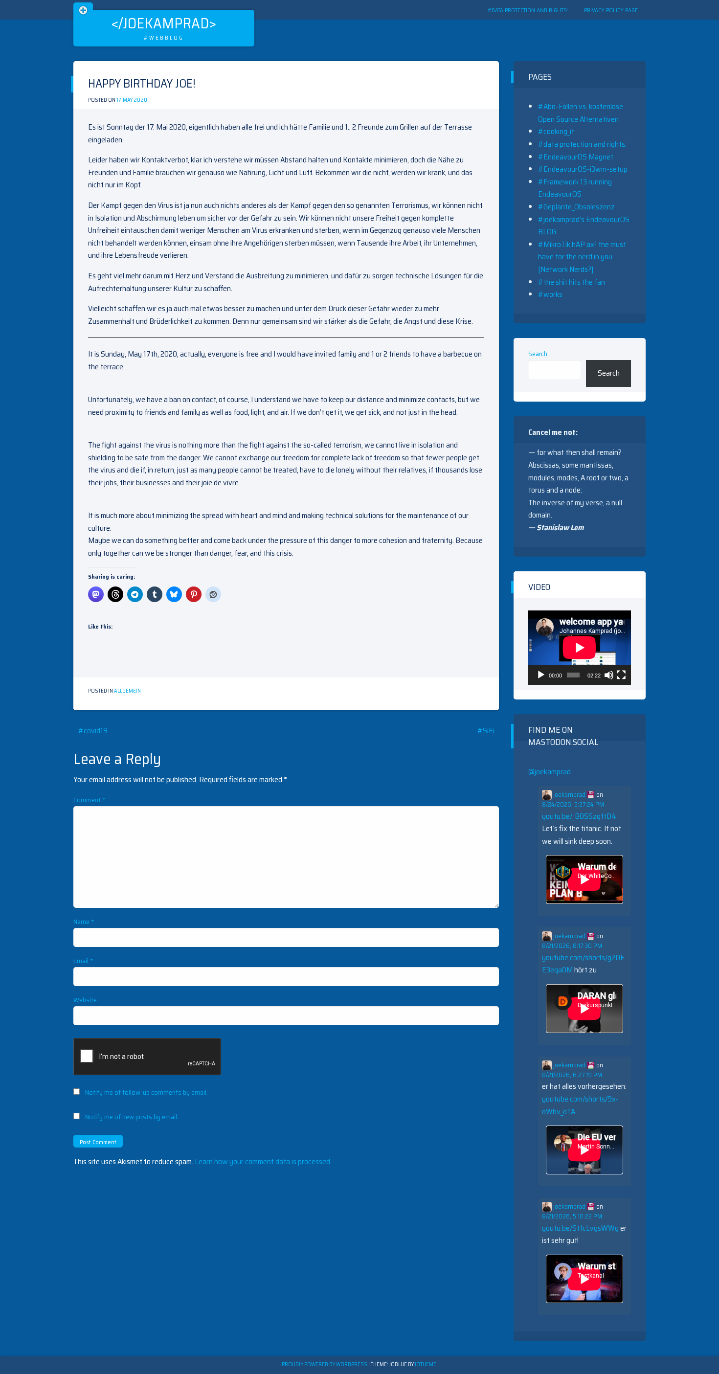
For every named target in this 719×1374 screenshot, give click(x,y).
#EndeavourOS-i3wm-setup (583, 169)
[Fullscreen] (621, 675)
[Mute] (609, 675)
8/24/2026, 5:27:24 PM (573, 805)
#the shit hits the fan (571, 282)
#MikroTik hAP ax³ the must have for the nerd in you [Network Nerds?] (582, 256)
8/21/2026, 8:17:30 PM (572, 946)
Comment (89, 799)
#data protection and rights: (528, 10)
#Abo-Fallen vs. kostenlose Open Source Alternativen (580, 112)
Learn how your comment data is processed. (263, 1161)
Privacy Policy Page (611, 10)
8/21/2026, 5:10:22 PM (572, 1216)
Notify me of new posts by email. (132, 1116)
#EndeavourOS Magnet (575, 157)
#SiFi (485, 730)
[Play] (541, 675)
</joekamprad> (163, 23)
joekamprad (569, 795)
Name (83, 921)
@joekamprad (549, 772)
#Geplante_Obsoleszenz (576, 207)
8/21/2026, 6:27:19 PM (572, 1075)
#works (550, 294)
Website (85, 999)
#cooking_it (556, 131)
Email (83, 960)
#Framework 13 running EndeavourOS (575, 188)
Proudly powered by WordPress (325, 1364)
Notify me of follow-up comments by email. (146, 1092)
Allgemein (127, 691)
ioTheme (425, 1364)
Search (537, 353)
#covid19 (93, 730)
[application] (579, 647)
